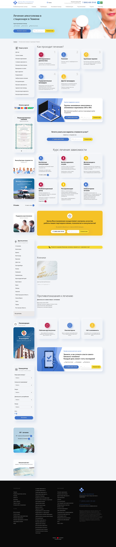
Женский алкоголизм (40, 505)
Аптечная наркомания (62, 508)
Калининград (18, 275)
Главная (15, 41)
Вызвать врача (21, 31)
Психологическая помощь (41, 531)
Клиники (34, 6)
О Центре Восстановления (19, 505)
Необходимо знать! (61, 516)
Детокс (17, 52)
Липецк (17, 288)
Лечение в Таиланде (40, 496)
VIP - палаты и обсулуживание (23, 435)
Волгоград (18, 255)
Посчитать (24, 417)
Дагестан (17, 262)
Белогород (18, 249)
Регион (16, 404)
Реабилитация (69, 6)
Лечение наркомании (21, 58)
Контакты (15, 499)
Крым (16, 285)
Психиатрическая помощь (41, 529)
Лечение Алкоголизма (21, 65)
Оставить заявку (42, 174)
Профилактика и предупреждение (65, 512)
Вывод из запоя (38, 507)
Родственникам (81, 6)
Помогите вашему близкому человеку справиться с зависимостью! (70, 247)
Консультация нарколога (22, 91)
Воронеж (17, 259)
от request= (61, 537)
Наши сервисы (16, 501)
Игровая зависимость (21, 84)
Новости (15, 497)
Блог (58, 521)
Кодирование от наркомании (42, 512)
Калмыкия (18, 272)
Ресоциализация (20, 81)
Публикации (43, 6)
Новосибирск (18, 298)
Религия (59, 499)
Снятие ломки (19, 55)
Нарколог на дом (39, 509)
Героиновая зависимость (41, 494)
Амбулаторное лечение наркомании (43, 514)
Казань (17, 269)
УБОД (14, 523)
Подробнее (41, 201)
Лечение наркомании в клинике (20, 519)
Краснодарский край (20, 278)
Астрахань (18, 246)
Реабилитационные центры (20, 6)
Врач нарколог (19, 71)
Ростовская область (20, 308)
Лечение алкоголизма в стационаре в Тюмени (29, 41)
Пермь (17, 304)
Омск (16, 301)
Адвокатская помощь (21, 88)
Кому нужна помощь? (20, 374)
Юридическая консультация (63, 517)
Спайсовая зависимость (41, 492)
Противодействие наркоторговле (65, 503)
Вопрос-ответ (60, 506)
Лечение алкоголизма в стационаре (43, 499)
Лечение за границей (23, 438)
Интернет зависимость (40, 520)
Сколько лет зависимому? (21, 382)
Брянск (17, 252)
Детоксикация (16, 512)
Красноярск (18, 282)
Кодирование (19, 75)
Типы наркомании (61, 510)
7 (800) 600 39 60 (89, 3)
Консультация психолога (22, 94)
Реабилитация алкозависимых (42, 498)
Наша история (16, 503)
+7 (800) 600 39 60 (72, 117)
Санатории (37, 533)
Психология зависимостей (63, 514)
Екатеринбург (19, 265)
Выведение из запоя (21, 68)
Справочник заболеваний (63, 519)
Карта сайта (60, 523)
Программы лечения (18, 521)
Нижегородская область (21, 295)
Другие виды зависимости (63, 495)
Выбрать (17, 377)
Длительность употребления (22, 396)
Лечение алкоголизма (62, 493)
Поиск (99, 6)
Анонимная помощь (56, 6)
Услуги (16, 389)
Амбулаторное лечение (22, 78)
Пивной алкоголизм (40, 503)
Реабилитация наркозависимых (20, 516)
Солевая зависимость (21, 62)
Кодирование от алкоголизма (42, 510)
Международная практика (63, 505)
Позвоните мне (49, 30)
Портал (92, 6)
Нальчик (17, 291)
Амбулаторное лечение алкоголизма (44, 516)
